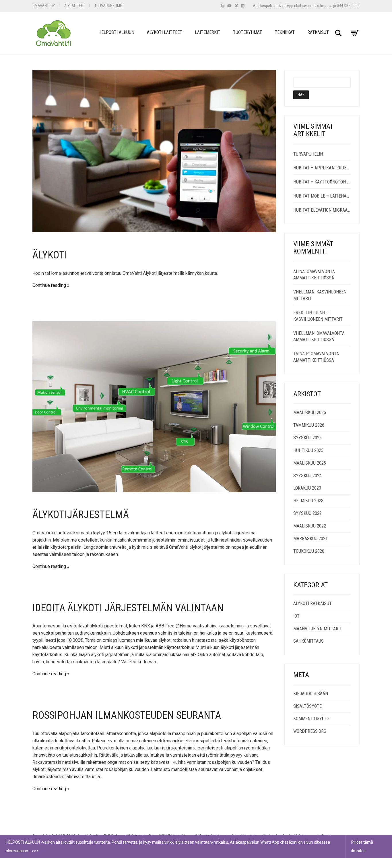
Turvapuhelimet (109, 5)
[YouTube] (229, 6)
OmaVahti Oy (43, 5)
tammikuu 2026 (308, 425)
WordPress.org (309, 731)
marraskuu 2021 (310, 538)
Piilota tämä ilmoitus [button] (362, 846)
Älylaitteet (74, 5)
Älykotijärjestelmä (80, 515)
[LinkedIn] (242, 6)
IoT (296, 616)
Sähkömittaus (308, 641)
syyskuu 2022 (307, 513)
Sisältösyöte (307, 706)
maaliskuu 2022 (309, 526)
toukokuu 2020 (308, 551)
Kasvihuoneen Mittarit (318, 319)
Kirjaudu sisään (310, 693)
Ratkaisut (318, 32)
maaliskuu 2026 (309, 412)
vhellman (304, 292)
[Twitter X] (236, 6)
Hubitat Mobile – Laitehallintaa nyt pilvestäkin (322, 196)
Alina (299, 271)
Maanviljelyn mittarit (317, 628)
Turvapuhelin (308, 154)
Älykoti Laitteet (164, 32)
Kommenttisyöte (311, 718)
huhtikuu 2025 (308, 450)
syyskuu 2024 (307, 475)
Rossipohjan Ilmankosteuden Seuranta (126, 715)
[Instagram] (222, 6)
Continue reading (49, 285)
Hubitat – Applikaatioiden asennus (322, 168)
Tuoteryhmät (247, 32)
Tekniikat (285, 32)
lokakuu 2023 (307, 488)
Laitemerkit (207, 32)
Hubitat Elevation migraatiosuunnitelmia (322, 210)
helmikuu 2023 (308, 500)
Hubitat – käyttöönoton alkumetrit (322, 182)
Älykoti (49, 255)
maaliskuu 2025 (309, 463)
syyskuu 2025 (307, 437)
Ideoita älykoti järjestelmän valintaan (128, 608)
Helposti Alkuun (116, 32)
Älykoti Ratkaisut (312, 603)
